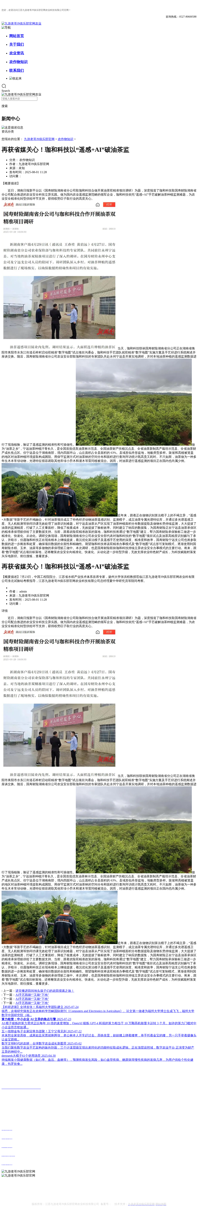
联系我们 (16, 70)
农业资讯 (16, 53)
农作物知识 (18, 62)
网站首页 (16, 36)
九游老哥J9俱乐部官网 (39, 139)
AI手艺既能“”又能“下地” (32, 994)
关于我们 (16, 44)
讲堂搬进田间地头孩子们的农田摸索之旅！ (44, 990)
